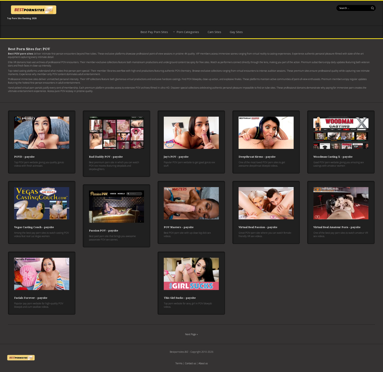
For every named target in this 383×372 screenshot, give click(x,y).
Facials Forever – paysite (30, 297)
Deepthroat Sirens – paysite (257, 156)
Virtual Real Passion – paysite (258, 227)
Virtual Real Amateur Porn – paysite (336, 227)
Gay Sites (236, 32)
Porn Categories (188, 32)
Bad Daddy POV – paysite (106, 156)
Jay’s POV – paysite (176, 156)
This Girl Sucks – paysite (180, 297)
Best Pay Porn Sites (154, 32)
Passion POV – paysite (103, 230)
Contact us (190, 363)
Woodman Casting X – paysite (332, 156)
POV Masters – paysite (178, 227)
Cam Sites (214, 32)
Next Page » (191, 334)
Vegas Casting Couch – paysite (34, 227)
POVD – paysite (24, 156)
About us (203, 363)
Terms (178, 363)
